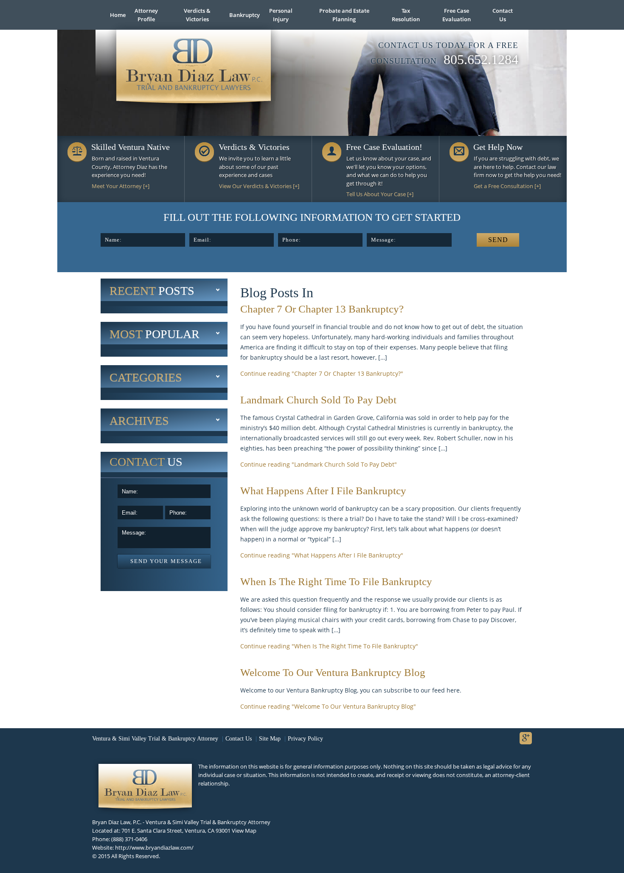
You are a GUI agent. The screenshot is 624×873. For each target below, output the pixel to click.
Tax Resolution (406, 15)
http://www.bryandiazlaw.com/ (154, 847)
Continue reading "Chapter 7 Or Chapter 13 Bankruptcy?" (321, 373)
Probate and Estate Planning (344, 15)
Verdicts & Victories (197, 15)
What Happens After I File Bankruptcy (323, 490)
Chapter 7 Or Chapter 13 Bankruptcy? (322, 309)
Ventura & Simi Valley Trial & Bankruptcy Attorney (155, 738)
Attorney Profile (146, 15)
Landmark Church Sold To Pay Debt (318, 400)
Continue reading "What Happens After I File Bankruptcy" (321, 555)
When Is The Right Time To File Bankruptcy (336, 581)
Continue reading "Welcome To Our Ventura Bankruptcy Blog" (328, 706)
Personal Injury (280, 15)
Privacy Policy (305, 738)
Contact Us (502, 15)
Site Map (270, 738)
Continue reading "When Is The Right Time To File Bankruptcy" (329, 646)
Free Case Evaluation (456, 15)
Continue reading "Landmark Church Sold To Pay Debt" (318, 464)
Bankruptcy (242, 15)
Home (114, 15)
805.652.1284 (481, 59)
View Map (244, 830)
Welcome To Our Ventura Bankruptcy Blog (332, 672)
